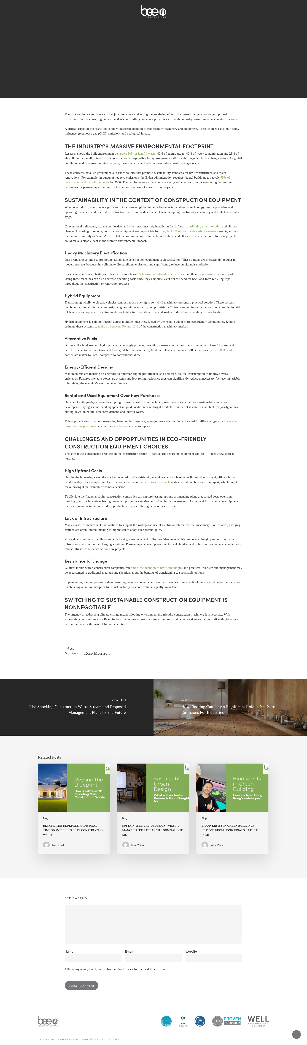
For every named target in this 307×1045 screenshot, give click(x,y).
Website (191, 951)
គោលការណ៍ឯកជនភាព (93, 1039)
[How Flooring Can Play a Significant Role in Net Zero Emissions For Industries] (230, 707)
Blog (153, 76)
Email (130, 951)
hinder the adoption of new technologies (157, 567)
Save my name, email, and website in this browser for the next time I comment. (119, 969)
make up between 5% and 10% (118, 326)
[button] (7, 8)
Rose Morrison (97, 653)
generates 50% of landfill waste (135, 153)
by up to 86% (217, 350)
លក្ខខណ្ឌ (113, 1039)
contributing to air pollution (203, 226)
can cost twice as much (155, 482)
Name (70, 951)
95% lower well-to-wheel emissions (161, 274)
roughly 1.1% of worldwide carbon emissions (189, 231)
